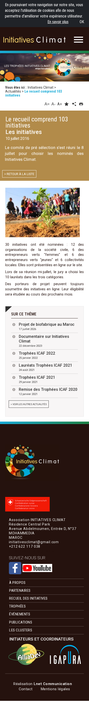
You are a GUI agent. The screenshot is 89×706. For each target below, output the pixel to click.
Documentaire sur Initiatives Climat (44, 340)
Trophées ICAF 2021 (37, 379)
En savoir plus (57, 21)
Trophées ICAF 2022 (37, 355)
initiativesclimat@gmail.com (34, 551)
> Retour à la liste (19, 174)
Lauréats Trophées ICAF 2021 (45, 367)
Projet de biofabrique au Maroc (46, 326)
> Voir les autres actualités (29, 404)
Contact (26, 689)
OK (82, 21)
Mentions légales (55, 689)
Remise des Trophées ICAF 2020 (48, 391)
